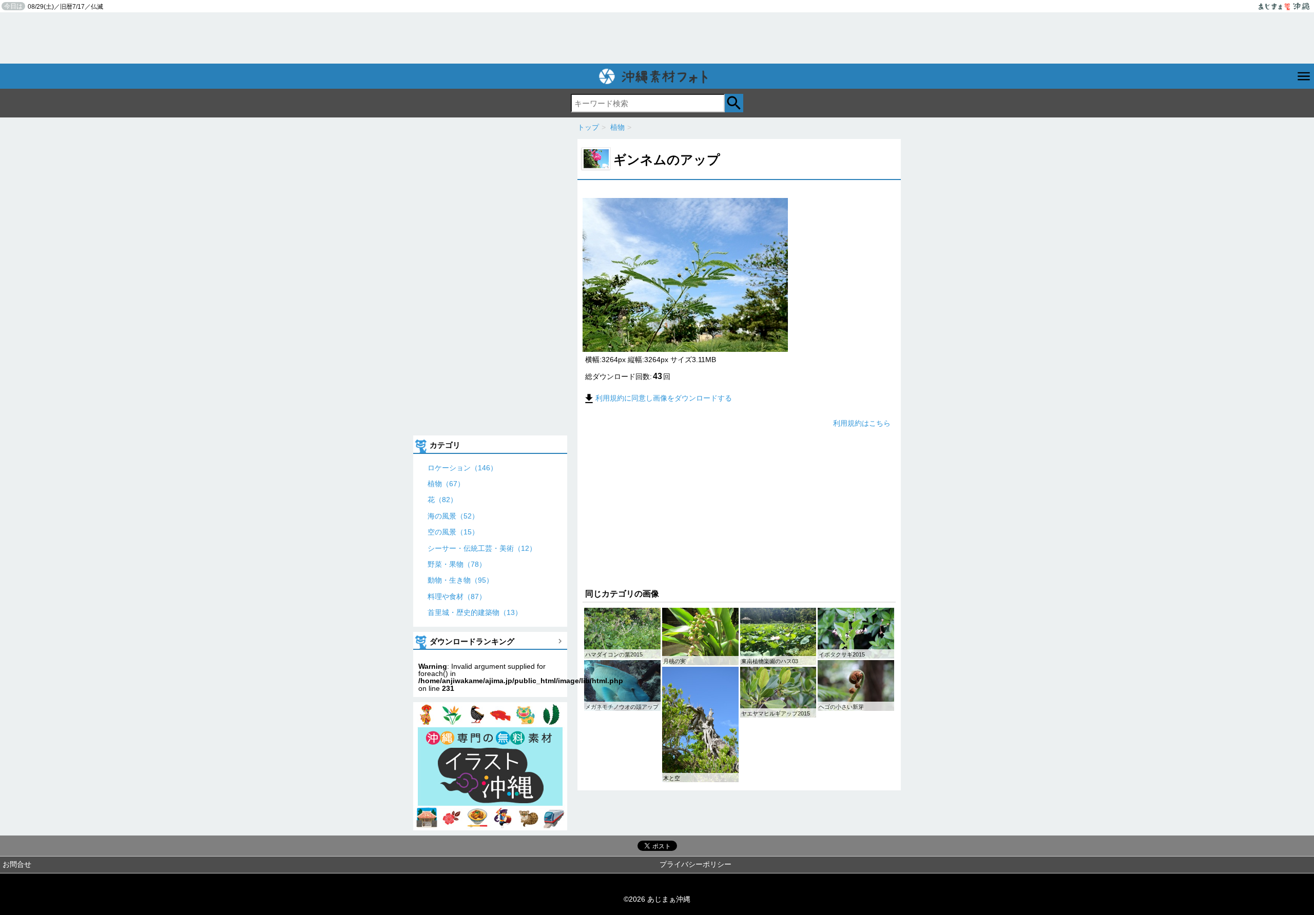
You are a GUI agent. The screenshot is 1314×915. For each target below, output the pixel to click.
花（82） (442, 499)
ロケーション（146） (462, 468)
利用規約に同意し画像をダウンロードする (663, 398)
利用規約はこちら (862, 423)
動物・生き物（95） (460, 580)
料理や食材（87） (457, 596)
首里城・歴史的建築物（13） (475, 612)
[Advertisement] (657, 38)
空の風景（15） (453, 532)
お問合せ (17, 864)
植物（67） (446, 484)
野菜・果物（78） (457, 564)
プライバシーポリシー (695, 864)
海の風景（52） (453, 516)
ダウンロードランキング (472, 641)
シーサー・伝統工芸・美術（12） (482, 548)
